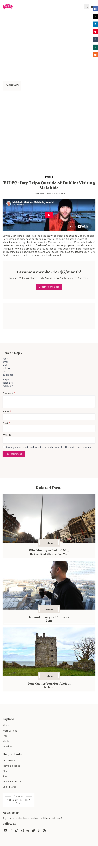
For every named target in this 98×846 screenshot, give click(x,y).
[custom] (5, 830)
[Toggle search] (86, 6)
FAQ (5, 735)
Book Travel (9, 786)
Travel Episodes (11, 765)
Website (7, 435)
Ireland (49, 176)
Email (6, 423)
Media (6, 741)
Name (7, 411)
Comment (9, 393)
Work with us (10, 730)
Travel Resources (12, 781)
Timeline (7, 746)
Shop (5, 776)
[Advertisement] (12, 129)
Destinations (10, 760)
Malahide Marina (46, 242)
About (6, 725)
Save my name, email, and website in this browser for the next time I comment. (49, 447)
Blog (5, 771)
